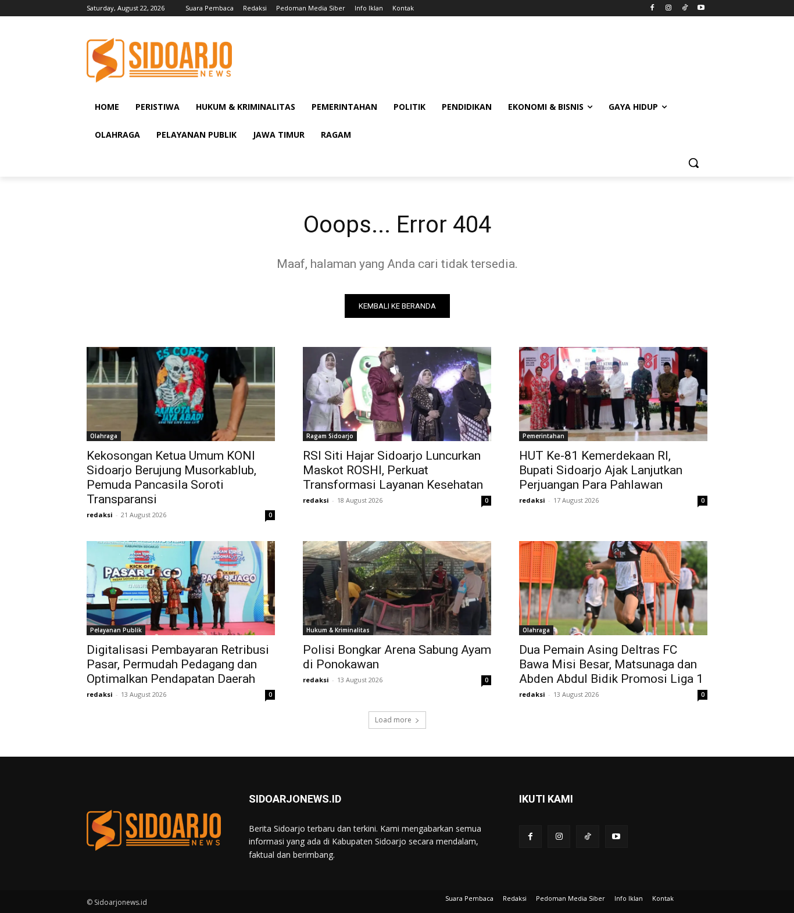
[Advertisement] (484, 59)
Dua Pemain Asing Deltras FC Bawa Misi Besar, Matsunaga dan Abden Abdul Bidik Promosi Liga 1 (611, 664)
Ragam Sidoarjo (329, 436)
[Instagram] (668, 8)
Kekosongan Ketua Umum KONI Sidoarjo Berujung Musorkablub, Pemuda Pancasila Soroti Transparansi (171, 477)
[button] (693, 163)
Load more (393, 720)
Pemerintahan (543, 436)
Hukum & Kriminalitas (338, 630)
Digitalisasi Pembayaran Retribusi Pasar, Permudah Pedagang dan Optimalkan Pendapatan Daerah (178, 664)
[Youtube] (700, 8)
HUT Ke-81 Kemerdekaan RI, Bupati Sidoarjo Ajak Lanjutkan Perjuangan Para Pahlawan (600, 470)
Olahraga (103, 436)
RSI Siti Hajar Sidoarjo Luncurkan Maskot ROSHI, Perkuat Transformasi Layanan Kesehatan (393, 470)
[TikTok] (684, 8)
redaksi (100, 514)
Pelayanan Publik (116, 630)
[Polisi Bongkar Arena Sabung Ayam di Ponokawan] (397, 588)
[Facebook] (652, 8)
